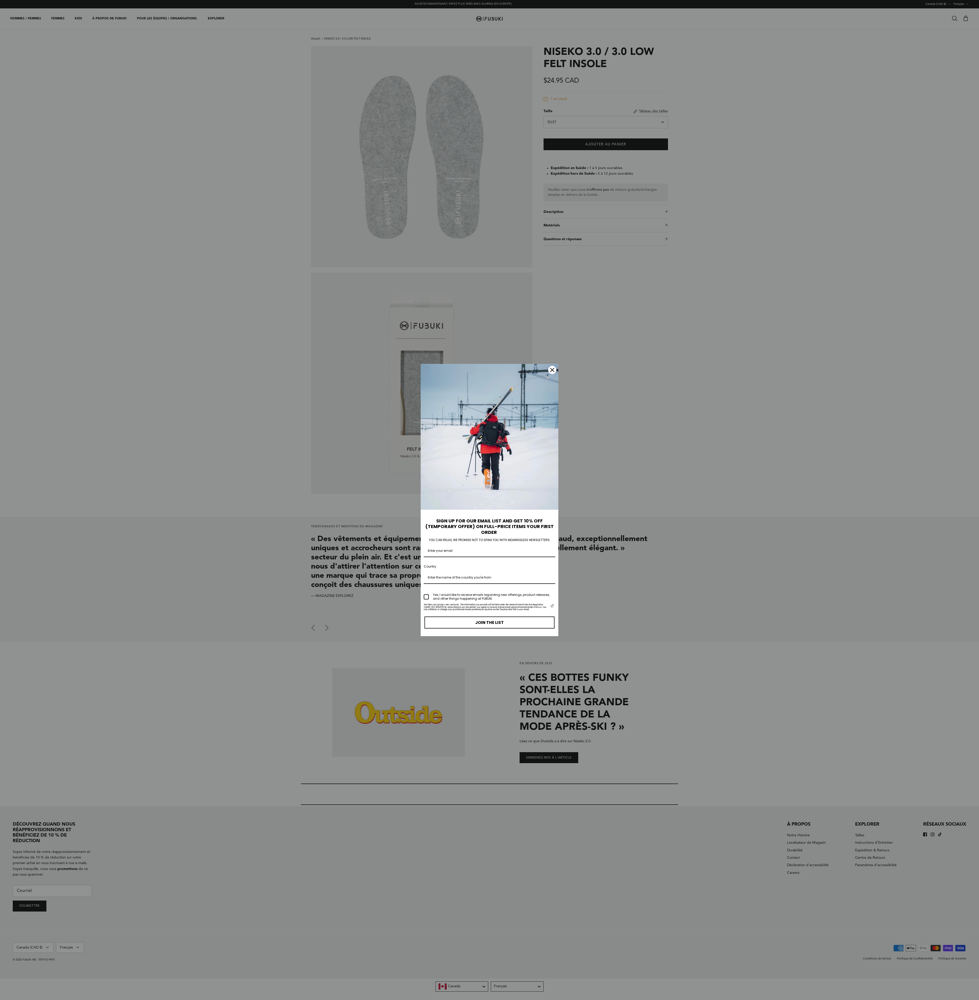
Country (430, 566)
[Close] (552, 370)
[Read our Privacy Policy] (552, 606)
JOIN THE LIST (489, 622)
